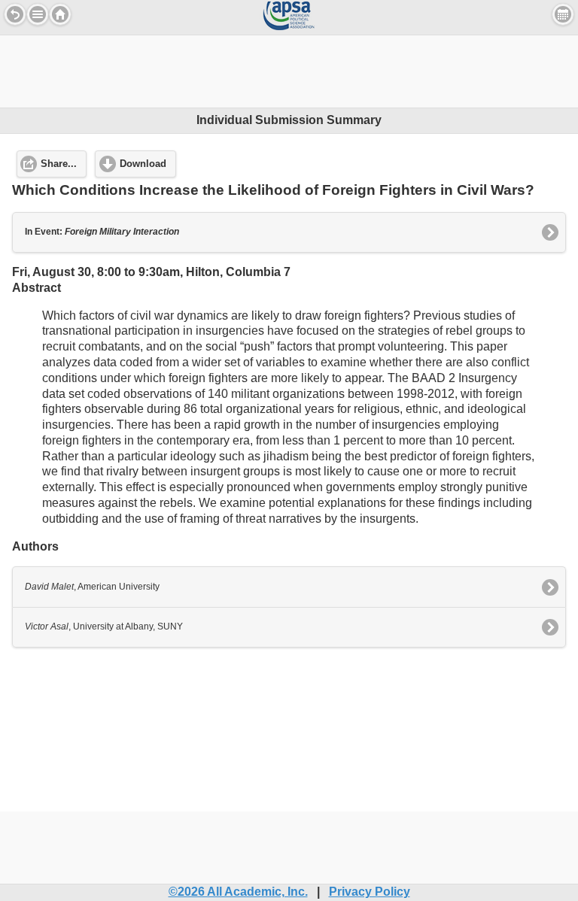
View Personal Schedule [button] (563, 14)
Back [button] (15, 14)
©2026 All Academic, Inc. (238, 891)
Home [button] (60, 14)
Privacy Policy (369, 891)
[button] (37, 14)
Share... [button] (59, 164)
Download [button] (143, 164)
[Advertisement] (289, 69)
